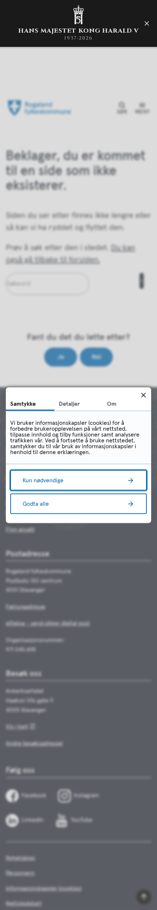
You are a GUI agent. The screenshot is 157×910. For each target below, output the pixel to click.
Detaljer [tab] (69, 403)
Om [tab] (111, 403)
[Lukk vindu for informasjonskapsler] (143, 395)
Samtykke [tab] (23, 403)
